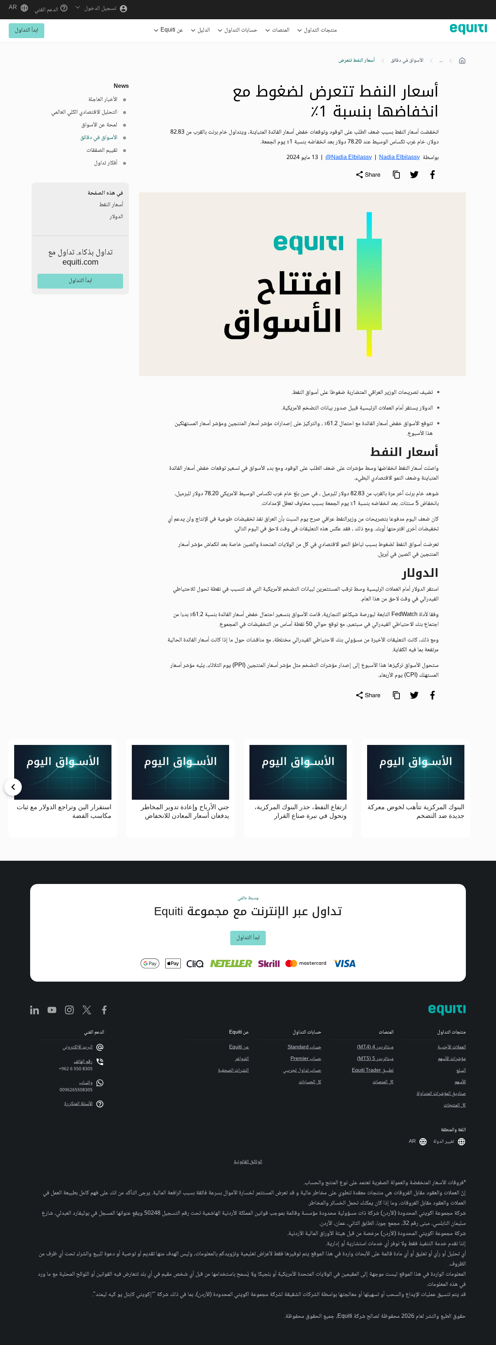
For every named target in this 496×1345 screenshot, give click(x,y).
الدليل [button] (204, 30)
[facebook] (432, 174)
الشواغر (242, 1059)
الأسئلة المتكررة (78, 1104)
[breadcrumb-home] (462, 60)
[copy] (396, 174)
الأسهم (460, 1082)
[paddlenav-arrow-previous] (483, 787)
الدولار (116, 217)
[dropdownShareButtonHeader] (367, 174)
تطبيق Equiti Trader (373, 1070)
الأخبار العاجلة (102, 100)
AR (13, 8)
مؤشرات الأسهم (452, 1059)
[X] (86, 1011)
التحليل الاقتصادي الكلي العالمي (84, 112)
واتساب (86, 1083)
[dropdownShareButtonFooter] (367, 695)
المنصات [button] (280, 30)
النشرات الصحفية (233, 1070)
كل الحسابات (310, 1082)
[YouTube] (52, 1011)
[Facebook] (104, 1011)
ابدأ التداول (26, 30)
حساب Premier (305, 1059)
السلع (461, 1070)
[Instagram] (69, 1011)
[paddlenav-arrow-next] (13, 787)
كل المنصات (383, 1082)
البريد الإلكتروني (77, 1047)
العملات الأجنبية (452, 1047)
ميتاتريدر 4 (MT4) (375, 1047)
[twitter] (414, 174)
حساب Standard (304, 1047)
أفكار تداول (105, 163)
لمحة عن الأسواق (99, 125)
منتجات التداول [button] (320, 30)
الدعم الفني (47, 10)
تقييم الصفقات (101, 150)
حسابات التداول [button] (240, 30)
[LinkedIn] (34, 1011)
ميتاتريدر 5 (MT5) (375, 1059)
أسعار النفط (111, 205)
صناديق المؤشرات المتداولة (441, 1093)
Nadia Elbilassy (399, 158)
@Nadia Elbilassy (348, 158)
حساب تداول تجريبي (302, 1070)
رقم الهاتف (83, 1061)
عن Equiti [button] (171, 30)
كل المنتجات (455, 1105)
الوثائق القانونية (248, 1162)
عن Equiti (239, 1047)
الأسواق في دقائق (407, 60)
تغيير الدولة (443, 1141)
